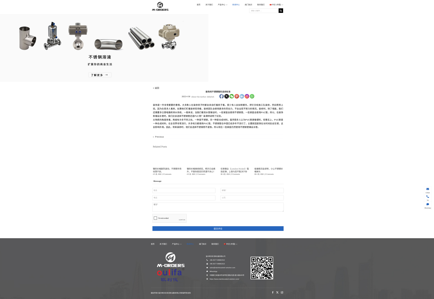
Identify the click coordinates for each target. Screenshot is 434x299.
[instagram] (282, 292)
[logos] (160, 2)
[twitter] (277, 292)
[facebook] (273, 292)
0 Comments (167, 174)
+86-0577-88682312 (217, 260)
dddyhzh (210, 96)
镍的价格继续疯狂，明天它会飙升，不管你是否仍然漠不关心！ (201, 170)
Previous (159, 137)
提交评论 (218, 229)
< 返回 (156, 88)
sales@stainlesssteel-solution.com (222, 267)
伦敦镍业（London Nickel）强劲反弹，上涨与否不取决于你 (235, 170)
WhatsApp (213, 271)
